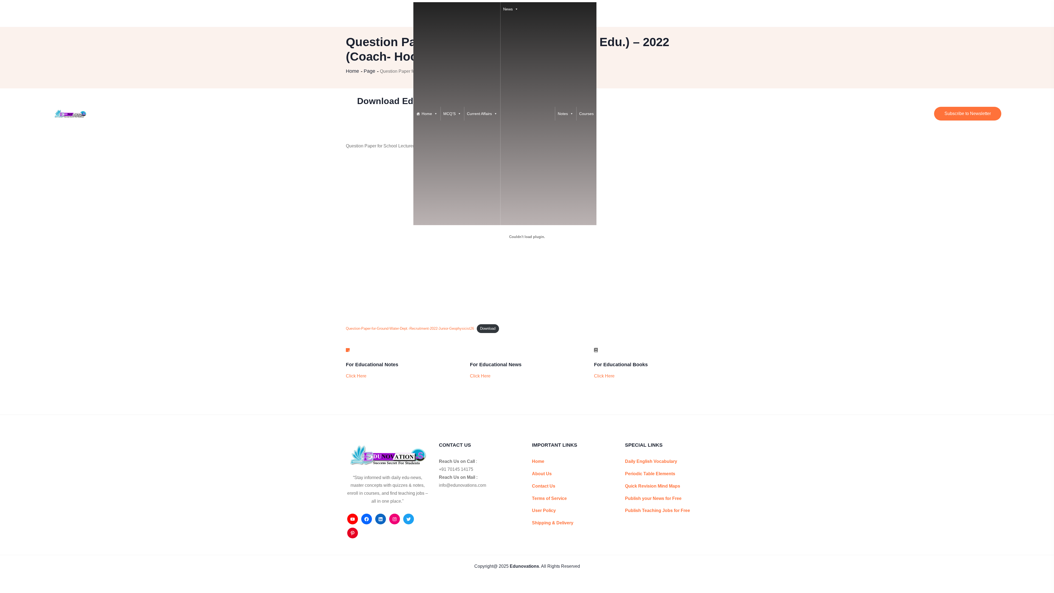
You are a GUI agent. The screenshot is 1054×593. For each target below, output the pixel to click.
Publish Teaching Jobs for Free (657, 510)
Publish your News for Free (653, 498)
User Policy (544, 510)
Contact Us (543, 486)
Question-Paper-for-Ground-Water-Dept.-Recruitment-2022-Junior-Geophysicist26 (410, 328)
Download (487, 328)
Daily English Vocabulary (651, 461)
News (508, 9)
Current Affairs (479, 113)
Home (427, 113)
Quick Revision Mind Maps (652, 486)
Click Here (356, 376)
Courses (586, 113)
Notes (563, 113)
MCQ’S (449, 113)
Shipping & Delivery (552, 523)
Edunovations (524, 566)
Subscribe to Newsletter (967, 113)
